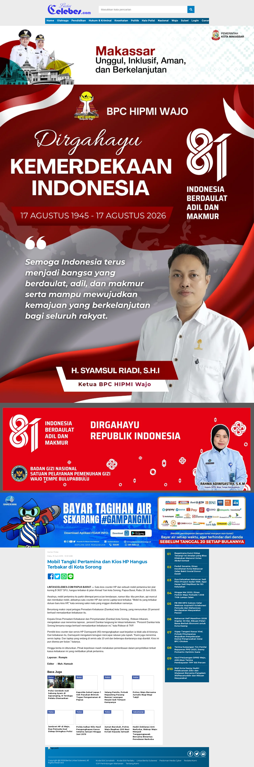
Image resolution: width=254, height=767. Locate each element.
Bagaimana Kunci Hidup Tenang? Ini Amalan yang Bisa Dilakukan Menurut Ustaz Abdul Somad (190, 557)
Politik (135, 20)
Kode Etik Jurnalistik (105, 760)
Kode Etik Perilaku (125, 760)
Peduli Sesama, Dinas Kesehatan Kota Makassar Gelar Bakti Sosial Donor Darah (188, 570)
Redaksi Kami (190, 760)
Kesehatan (121, 20)
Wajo (175, 20)
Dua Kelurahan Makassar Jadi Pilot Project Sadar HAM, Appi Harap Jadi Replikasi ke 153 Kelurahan (190, 583)
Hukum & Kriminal (100, 20)
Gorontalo (208, 20)
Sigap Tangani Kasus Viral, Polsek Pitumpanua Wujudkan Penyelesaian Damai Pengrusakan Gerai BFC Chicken (188, 636)
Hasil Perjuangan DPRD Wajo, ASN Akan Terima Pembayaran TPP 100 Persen (190, 660)
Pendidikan (78, 20)
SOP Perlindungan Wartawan (109, 764)
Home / (50, 552)
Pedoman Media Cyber (170, 760)
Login (195, 20)
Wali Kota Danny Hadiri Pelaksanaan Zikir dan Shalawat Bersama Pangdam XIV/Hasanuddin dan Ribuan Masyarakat (190, 673)
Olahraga (62, 20)
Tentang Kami (132, 764)
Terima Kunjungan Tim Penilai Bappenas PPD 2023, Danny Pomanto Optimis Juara (190, 649)
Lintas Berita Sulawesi (147, 760)
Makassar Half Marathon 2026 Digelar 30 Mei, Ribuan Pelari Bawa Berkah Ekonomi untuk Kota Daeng (190, 622)
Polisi (56, 552)
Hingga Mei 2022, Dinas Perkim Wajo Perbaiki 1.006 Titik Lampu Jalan (189, 594)
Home (50, 20)
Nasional (163, 20)
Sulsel (185, 20)
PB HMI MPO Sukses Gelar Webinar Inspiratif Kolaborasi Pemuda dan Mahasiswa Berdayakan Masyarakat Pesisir (190, 608)
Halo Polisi (148, 20)
